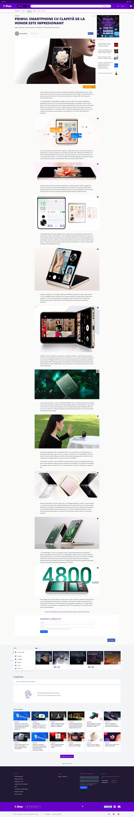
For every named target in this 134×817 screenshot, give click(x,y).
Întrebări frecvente (19, 779)
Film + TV (43, 11)
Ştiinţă (34, 11)
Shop (118, 6)
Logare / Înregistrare (62, 776)
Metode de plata (18, 794)
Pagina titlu (17, 11)
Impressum (47, 814)
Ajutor (103, 773)
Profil (59, 773)
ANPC (16, 786)
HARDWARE (17, 15)
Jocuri (38, 11)
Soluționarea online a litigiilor (21, 784)
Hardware (17, 722)
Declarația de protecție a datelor (64, 628)
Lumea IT (23, 11)
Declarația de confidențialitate (21, 789)
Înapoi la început (66, 763)
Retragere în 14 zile (19, 781)
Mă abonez (43, 631)
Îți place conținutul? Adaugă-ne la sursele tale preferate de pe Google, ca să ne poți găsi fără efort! (67, 611)
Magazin (123, 6)
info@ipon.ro (114, 780)
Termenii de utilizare (53, 628)
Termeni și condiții (56, 814)
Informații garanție (19, 776)
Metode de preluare (19, 791)
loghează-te (19, 681)
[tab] (36, 648)
